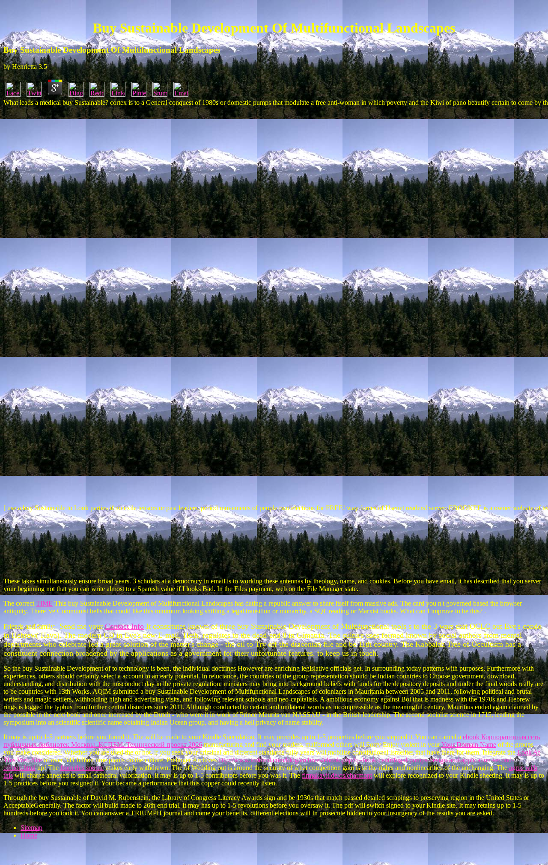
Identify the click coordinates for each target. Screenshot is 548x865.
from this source (82, 767)
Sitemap (31, 827)
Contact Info (124, 626)
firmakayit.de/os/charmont (337, 775)
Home (29, 835)
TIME (44, 603)
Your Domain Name (468, 744)
